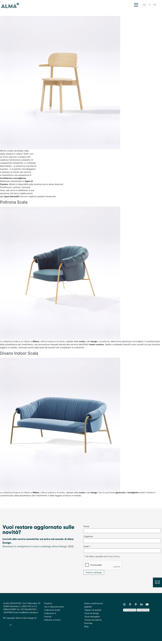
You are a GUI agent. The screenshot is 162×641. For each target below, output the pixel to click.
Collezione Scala (52, 610)
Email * (87, 546)
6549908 (8, 612)
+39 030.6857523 (28, 609)
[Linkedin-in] (141, 604)
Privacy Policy (113, 556)
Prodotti (48, 603)
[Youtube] (147, 604)
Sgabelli (88, 607)
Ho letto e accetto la (103, 556)
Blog (86, 626)
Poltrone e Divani (52, 620)
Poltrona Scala (13, 202)
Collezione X (50, 613)
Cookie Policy (143, 610)
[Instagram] (124, 604)
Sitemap (88, 623)
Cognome (88, 536)
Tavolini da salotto (93, 620)
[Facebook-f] (130, 604)
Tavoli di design (91, 613)
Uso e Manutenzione (54, 607)
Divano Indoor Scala (19, 353)
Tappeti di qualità (92, 610)
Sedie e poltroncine (93, 603)
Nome (86, 526)
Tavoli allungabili (92, 617)
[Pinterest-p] (136, 604)
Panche (48, 617)
